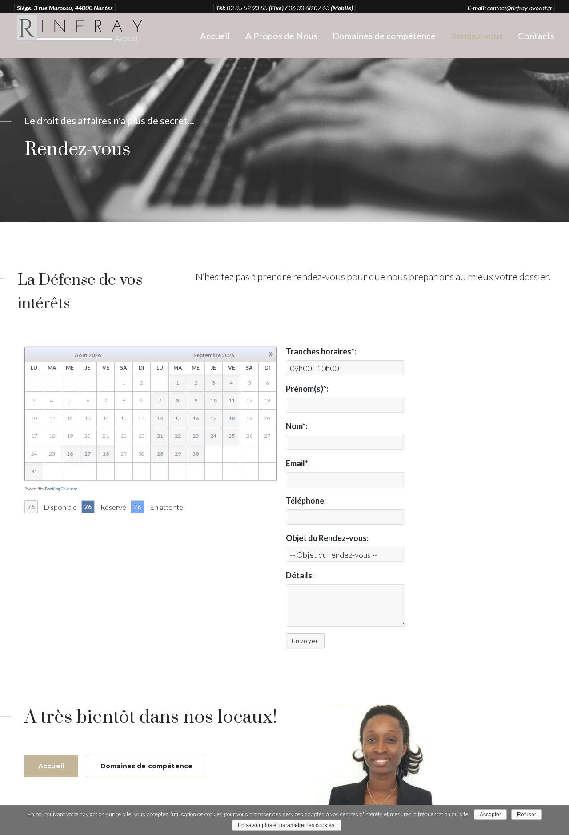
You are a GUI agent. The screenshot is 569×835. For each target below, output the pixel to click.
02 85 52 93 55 (247, 8)
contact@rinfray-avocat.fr (519, 8)
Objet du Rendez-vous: (327, 538)
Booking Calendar (61, 488)
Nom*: (296, 426)
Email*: (298, 463)
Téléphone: (306, 500)
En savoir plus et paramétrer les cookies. (287, 825)
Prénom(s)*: (307, 389)
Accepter (490, 814)
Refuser (526, 814)
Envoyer (305, 640)
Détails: (300, 575)
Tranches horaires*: (321, 351)
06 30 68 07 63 (309, 8)
